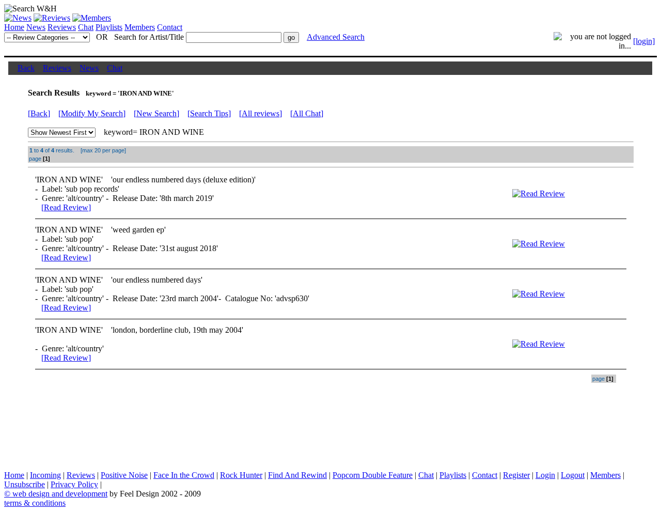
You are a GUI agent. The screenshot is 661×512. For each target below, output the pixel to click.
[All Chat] (306, 113)
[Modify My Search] (91, 113)
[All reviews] (260, 113)
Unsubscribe (24, 484)
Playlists (109, 27)
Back (26, 68)
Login (545, 475)
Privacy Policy (74, 484)
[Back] (39, 113)
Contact (169, 27)
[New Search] (156, 113)
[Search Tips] (209, 113)
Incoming (45, 475)
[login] (644, 41)
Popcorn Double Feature (373, 475)
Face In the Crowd (183, 475)
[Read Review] (66, 207)
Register (516, 475)
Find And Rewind (297, 475)
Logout (573, 475)
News (35, 27)
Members (139, 27)
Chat (85, 27)
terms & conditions (35, 503)
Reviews (62, 27)
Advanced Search (336, 37)
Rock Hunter (241, 475)
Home (14, 27)
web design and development (59, 493)
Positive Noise (124, 475)
